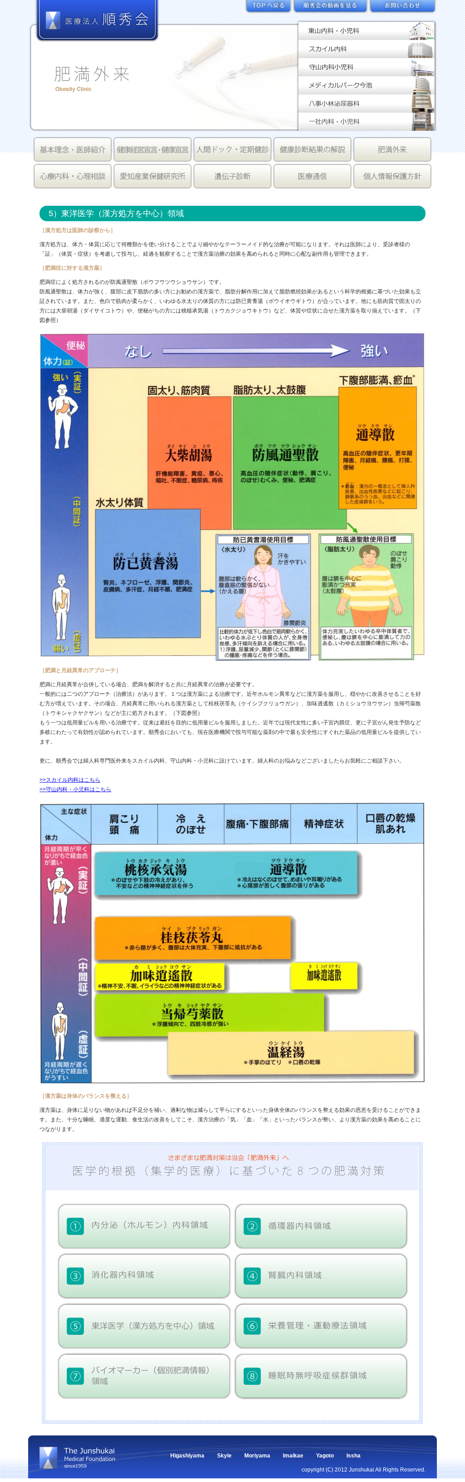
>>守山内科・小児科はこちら (75, 789)
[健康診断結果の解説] (312, 149)
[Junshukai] (80, 1464)
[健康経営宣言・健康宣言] (153, 149)
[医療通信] (312, 176)
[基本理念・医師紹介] (73, 149)
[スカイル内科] (366, 53)
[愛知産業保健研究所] (153, 176)
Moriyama (257, 1455)
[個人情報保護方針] (392, 176)
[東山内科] (366, 35)
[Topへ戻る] (268, 8)
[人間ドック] (232, 149)
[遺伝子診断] (232, 176)
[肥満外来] (392, 149)
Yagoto (325, 1455)
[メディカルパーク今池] (366, 89)
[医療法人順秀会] (97, 38)
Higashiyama (187, 1455)
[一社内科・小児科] (366, 125)
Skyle (224, 1455)
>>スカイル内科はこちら (70, 780)
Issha (353, 1455)
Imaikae (293, 1455)
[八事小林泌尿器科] (366, 107)
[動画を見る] (330, 8)
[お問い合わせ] (403, 8)
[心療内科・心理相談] (73, 176)
